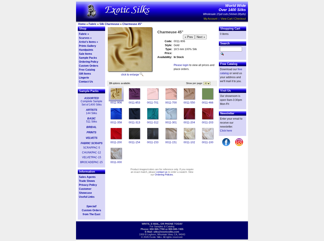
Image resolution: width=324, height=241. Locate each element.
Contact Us (86, 81)
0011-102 (189, 142)
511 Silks (91, 121)
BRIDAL (91, 127)
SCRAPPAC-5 (91, 147)
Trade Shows (87, 181)
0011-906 (116, 102)
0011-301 (171, 122)
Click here (226, 130)
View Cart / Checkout (233, 18)
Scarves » (85, 38)
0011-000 (116, 162)
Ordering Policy (88, 61)
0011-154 (134, 142)
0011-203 (207, 122)
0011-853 (134, 102)
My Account (210, 18)
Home (82, 24)
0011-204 (189, 122)
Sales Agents (87, 177)
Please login (181, 65)
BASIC (91, 118)
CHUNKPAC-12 (91, 152)
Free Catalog (87, 69)
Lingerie (84, 77)
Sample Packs (88, 57)
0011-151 (171, 142)
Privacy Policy (88, 184)
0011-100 (207, 142)
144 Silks (91, 113)
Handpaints (86, 49)
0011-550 (189, 102)
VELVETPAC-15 (91, 157)
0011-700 (171, 102)
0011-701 (152, 102)
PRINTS (91, 132)
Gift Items (85, 73)
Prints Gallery (87, 45)
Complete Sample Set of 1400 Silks (91, 103)
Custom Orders (88, 65)
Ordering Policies (164, 174)
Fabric (93, 24)
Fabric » (84, 34)
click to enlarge (130, 74)
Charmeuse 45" (132, 24)
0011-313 (134, 122)
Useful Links (87, 196)
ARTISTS (91, 109)
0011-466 (207, 102)
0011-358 (116, 122)
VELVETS (91, 137)
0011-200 (116, 142)
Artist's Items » (88, 41)
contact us (162, 172)
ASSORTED (91, 98)
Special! (91, 206)
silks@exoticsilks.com (166, 231)
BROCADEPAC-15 (91, 162)
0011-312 (152, 122)
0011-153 (152, 142)
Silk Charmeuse (109, 24)
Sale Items (85, 53)
